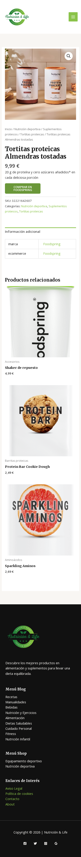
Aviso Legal (13, 788)
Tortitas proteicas (32, 134)
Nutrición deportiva (27, 129)
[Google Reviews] (56, 843)
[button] (69, 56)
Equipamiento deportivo (23, 761)
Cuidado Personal (18, 728)
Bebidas (11, 707)
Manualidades (15, 702)
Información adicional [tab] (22, 231)
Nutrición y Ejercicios (20, 712)
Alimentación (15, 718)
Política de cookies (19, 793)
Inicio (8, 129)
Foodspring (52, 244)
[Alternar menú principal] (73, 16)
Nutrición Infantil (17, 739)
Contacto (12, 798)
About (10, 804)
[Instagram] (45, 843)
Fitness (10, 733)
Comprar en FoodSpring (23, 188)
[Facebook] (25, 843)
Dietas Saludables (18, 723)
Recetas (11, 697)
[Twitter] (35, 843)
